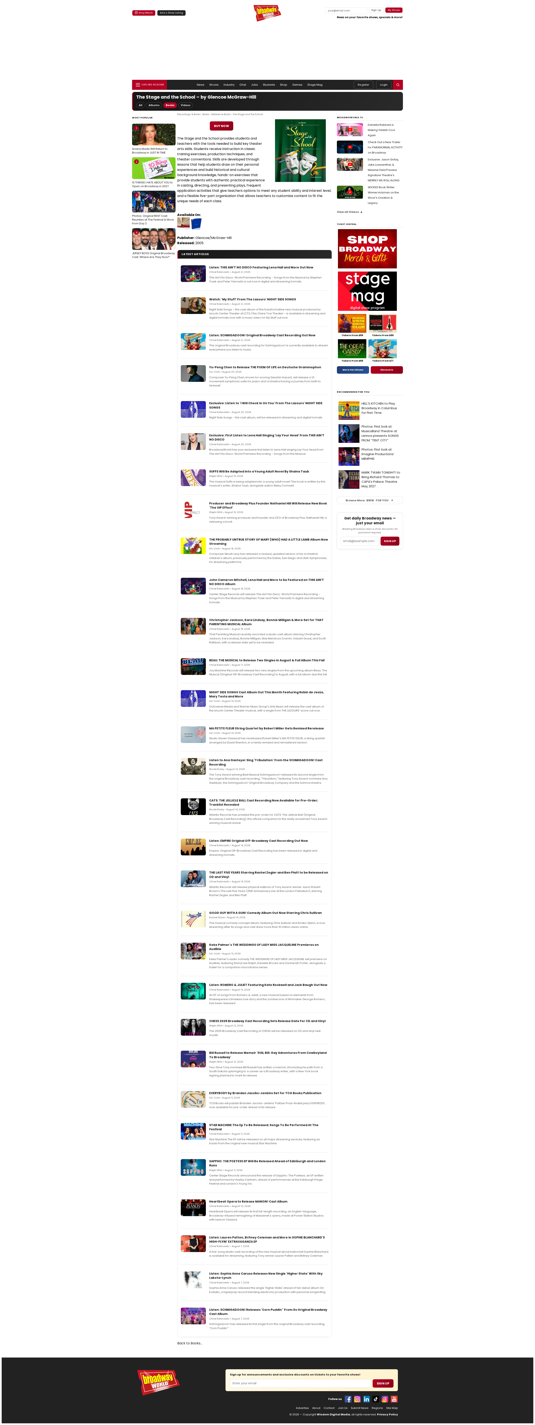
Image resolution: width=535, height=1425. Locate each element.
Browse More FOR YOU (367, 500)
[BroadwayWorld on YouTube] (394, 1399)
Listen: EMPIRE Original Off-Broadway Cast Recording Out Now (258, 841)
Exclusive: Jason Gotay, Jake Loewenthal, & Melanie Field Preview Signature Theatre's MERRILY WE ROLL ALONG (383, 169)
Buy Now (221, 126)
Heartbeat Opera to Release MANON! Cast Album (248, 1201)
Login (383, 85)
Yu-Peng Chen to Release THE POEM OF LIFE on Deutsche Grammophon (265, 367)
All (140, 105)
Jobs (254, 85)
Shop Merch (146, 12)
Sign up (390, 541)
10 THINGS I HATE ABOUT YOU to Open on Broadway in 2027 (152, 174)
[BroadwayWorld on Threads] (385, 1399)
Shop (283, 85)
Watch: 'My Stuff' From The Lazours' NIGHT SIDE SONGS (252, 299)
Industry (229, 85)
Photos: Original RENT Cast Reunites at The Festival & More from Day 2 (153, 209)
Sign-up (376, 10)
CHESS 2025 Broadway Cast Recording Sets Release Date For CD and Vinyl (267, 1021)
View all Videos (348, 212)
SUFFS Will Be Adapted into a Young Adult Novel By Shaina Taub (259, 471)
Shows (214, 85)
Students (269, 85)
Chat (242, 85)
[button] (398, 85)
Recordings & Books (189, 114)
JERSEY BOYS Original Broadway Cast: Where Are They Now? (153, 245)
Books (170, 105)
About (316, 1408)
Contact (329, 1408)
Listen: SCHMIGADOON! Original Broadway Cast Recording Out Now (262, 335)
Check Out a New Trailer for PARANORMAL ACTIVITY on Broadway (385, 147)
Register (363, 85)
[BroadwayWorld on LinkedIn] (366, 1399)
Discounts (386, 369)
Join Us (343, 1408)
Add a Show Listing (171, 12)
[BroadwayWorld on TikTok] (376, 1399)
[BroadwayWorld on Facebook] (348, 1399)
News (201, 85)
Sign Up (383, 1383)
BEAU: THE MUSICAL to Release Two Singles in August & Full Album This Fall (267, 660)
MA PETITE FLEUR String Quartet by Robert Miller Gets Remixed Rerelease (266, 728)
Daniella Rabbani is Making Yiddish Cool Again (381, 130)
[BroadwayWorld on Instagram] (357, 1399)
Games (297, 85)
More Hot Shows (353, 369)
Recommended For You (353, 392)
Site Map (392, 1408)
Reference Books (221, 114)
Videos (185, 105)
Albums (154, 105)
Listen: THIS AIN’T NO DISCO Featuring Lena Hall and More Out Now (261, 267)
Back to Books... (189, 1343)
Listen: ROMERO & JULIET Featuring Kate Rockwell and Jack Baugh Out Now (268, 985)
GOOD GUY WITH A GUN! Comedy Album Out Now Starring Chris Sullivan (265, 913)
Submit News (359, 1408)
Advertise (302, 1408)
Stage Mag (314, 85)
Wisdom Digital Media (333, 1414)
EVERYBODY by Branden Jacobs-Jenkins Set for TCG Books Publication (265, 1093)
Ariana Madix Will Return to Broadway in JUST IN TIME (150, 140)
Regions (377, 1408)
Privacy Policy (387, 1414)
